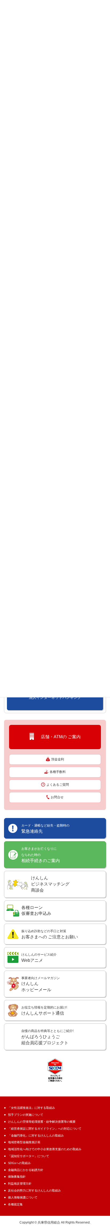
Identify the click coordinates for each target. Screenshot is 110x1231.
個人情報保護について (22, 1197)
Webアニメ (39, 958)
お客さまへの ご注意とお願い (49, 934)
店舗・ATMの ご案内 (59, 736)
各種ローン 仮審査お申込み (36, 910)
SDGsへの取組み (19, 1163)
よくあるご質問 (57, 785)
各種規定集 (15, 1204)
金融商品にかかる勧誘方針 (25, 1170)
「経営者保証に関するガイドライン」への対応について (44, 1128)
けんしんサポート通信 (44, 1010)
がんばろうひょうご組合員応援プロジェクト (47, 1037)
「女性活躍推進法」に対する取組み (31, 1107)
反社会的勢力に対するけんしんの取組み (34, 1190)
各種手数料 (58, 772)
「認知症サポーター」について (28, 1156)
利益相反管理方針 (20, 1183)
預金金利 (57, 759)
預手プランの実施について (25, 1114)
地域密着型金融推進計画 (24, 1142)
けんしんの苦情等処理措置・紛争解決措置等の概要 (42, 1121)
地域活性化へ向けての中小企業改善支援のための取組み (44, 1149)
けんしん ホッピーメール (40, 984)
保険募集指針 (17, 1176)
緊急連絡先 (45, 828)
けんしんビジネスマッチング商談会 (50, 884)
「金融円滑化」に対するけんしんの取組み (36, 1135)
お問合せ (57, 797)
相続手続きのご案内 (40, 855)
